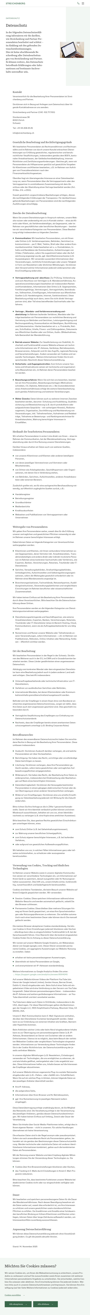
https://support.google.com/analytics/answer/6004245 (41, 974)
